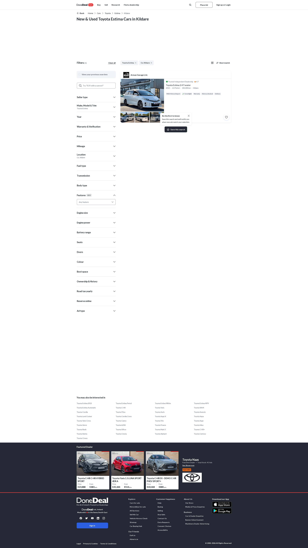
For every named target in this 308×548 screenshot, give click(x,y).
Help (159, 503)
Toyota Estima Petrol (124, 403)
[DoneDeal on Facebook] (80, 518)
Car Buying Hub (136, 526)
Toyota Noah (81, 429)
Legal (79, 544)
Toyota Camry (121, 421)
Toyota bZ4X (121, 425)
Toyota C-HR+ (199, 429)
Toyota (108, 13)
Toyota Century (200, 434)
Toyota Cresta (121, 434)
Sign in (92, 525)
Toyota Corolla (82, 412)
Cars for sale (135, 503)
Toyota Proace (160, 425)
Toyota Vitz (159, 421)
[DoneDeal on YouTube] (92, 518)
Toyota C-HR (120, 408)
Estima (117, 13)
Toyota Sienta (82, 434)
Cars (99, 13)
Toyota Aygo (199, 421)
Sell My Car (134, 515)
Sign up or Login (223, 5)
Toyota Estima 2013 (84, 403)
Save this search (178, 129)
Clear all (112, 63)
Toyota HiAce (121, 429)
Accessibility (163, 530)
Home (90, 13)
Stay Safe (161, 515)
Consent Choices (164, 526)
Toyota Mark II (160, 429)
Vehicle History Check (138, 518)
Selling (160, 511)
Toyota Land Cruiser (84, 416)
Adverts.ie (134, 539)
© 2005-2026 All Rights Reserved (218, 543)
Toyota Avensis (200, 412)
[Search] (80, 85)
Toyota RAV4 (199, 408)
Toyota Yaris (159, 408)
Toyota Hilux (198, 425)
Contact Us (162, 518)
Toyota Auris (160, 412)
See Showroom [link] (188, 465)
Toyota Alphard (161, 434)
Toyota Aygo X (160, 416)
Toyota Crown (82, 438)
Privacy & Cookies (90, 544)
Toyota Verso (82, 425)
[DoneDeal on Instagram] (103, 518)
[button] (131, 4)
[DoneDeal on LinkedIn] (98, 518)
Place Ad (204, 5)
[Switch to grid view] (212, 62)
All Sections (134, 511)
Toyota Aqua (199, 416)
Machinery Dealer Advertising (197, 524)
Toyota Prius (120, 412)
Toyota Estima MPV (201, 403)
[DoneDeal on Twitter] (86, 518)
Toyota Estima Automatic (86, 408)
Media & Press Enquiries (195, 507)
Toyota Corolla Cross (124, 416)
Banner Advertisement (194, 520)
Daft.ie (132, 535)
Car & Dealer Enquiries (194, 516)
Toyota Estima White (163, 403)
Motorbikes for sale (138, 507)
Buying (160, 507)
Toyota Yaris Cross (84, 421)
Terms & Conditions (108, 544)
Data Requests (164, 522)
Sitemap (133, 522)
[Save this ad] (226, 117)
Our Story (189, 503)
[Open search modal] (190, 5)
